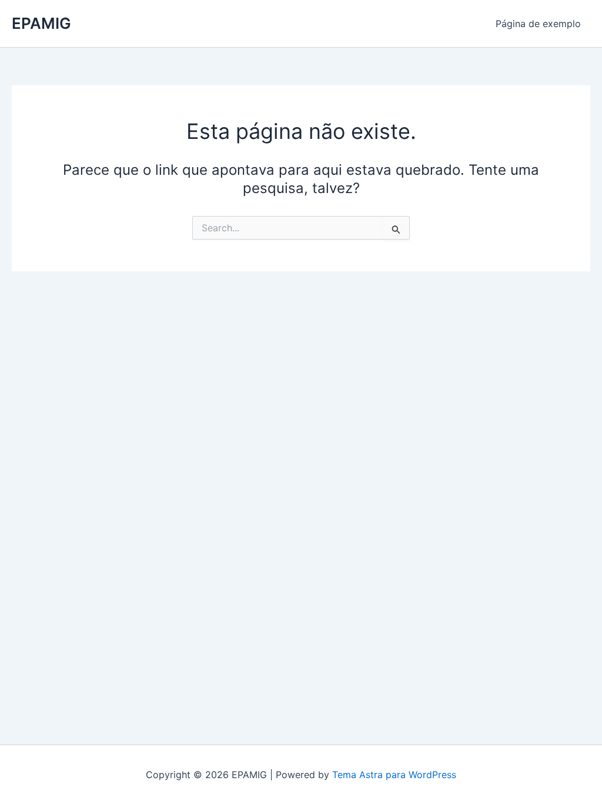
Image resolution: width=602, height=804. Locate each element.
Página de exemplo (538, 23)
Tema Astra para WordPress (394, 774)
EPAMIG (41, 23)
